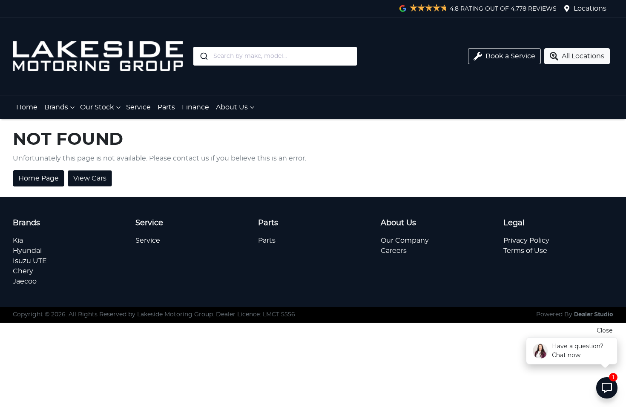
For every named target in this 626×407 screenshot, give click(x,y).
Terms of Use (525, 250)
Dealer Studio (593, 315)
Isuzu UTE (30, 261)
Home (26, 107)
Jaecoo (25, 281)
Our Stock (97, 107)
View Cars (89, 178)
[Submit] (203, 56)
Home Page (38, 178)
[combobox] (310, 56)
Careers (394, 250)
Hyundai (27, 250)
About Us (232, 107)
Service (138, 107)
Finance (195, 107)
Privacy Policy (526, 240)
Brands (56, 107)
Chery (23, 271)
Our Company (405, 240)
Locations (590, 8)
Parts (166, 107)
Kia (18, 240)
